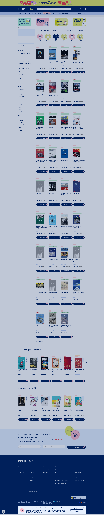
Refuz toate (77, 511)
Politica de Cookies (39, 512)
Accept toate (76, 508)
